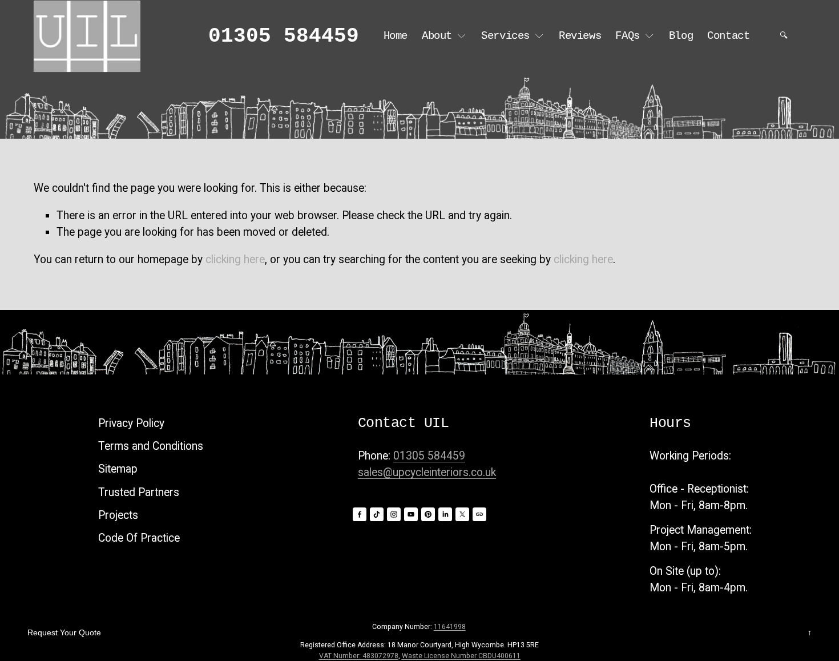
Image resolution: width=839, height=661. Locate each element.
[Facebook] (359, 514)
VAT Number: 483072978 (358, 656)
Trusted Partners (138, 492)
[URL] (479, 514)
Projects (118, 515)
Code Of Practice (139, 538)
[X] (462, 514)
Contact (728, 36)
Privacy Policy (131, 423)
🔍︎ (784, 36)
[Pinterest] (428, 514)
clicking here (235, 259)
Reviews (580, 36)
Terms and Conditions (150, 446)
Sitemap (118, 468)
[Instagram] (394, 514)
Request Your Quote (64, 632)
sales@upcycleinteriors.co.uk (427, 472)
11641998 (450, 627)
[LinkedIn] (445, 514)
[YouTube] (411, 514)
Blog (681, 36)
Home (396, 36)
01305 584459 (283, 36)
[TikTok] (377, 514)
